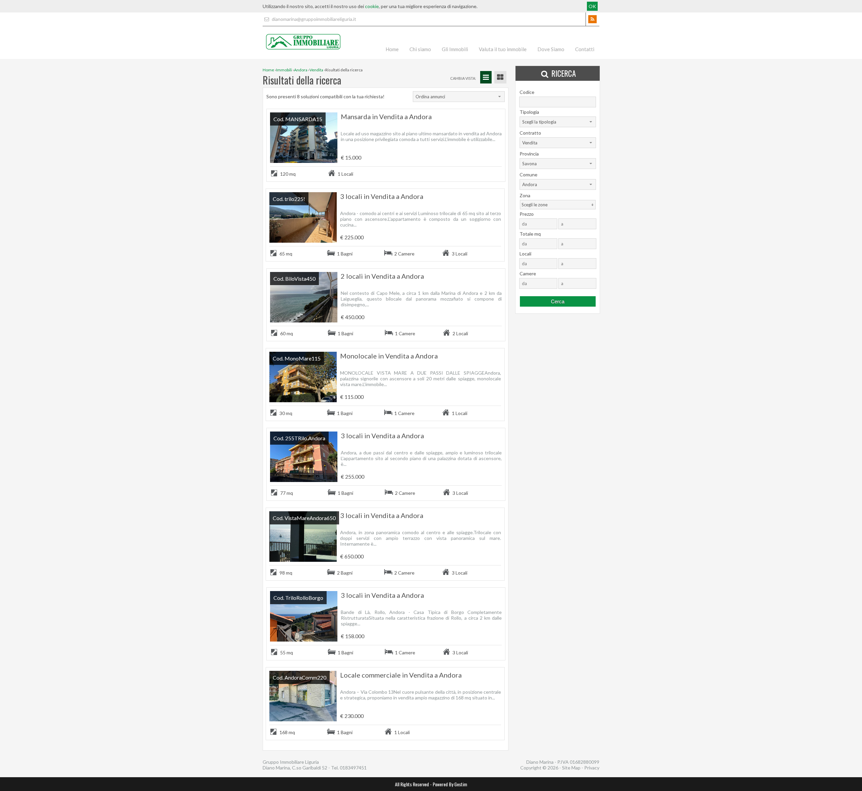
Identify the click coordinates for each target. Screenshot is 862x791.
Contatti (584, 49)
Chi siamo (420, 49)
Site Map (571, 767)
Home (392, 49)
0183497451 (353, 767)
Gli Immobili (455, 49)
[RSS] (592, 19)
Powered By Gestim (450, 784)
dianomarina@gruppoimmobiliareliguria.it (313, 19)
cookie (372, 6)
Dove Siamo (550, 49)
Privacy (591, 767)
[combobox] (459, 96)
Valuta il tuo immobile (503, 49)
